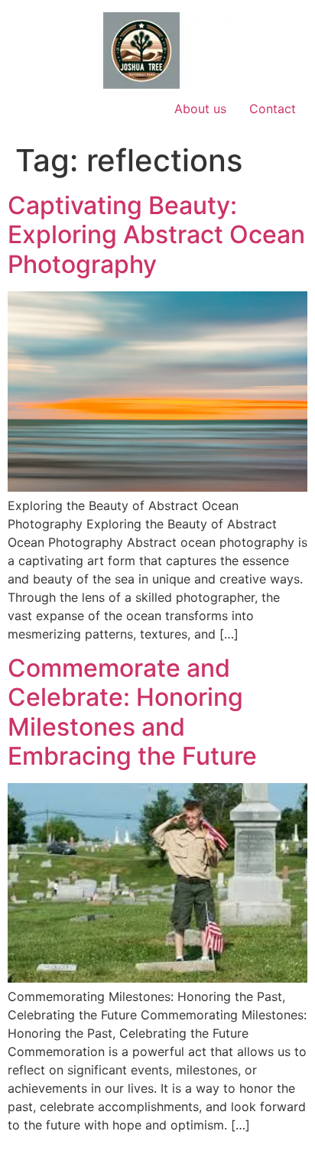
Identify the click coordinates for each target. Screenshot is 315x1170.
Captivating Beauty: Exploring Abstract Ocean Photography (156, 234)
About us (200, 108)
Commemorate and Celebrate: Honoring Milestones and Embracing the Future (132, 712)
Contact (272, 108)
